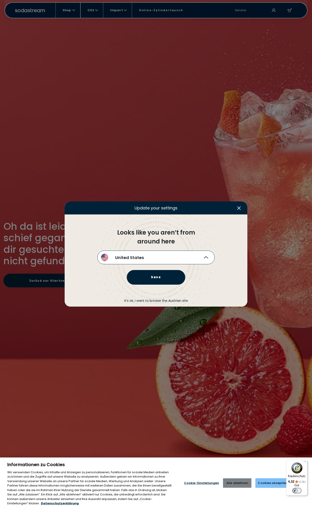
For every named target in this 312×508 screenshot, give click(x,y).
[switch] (296, 490)
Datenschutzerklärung (60, 503)
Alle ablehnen (237, 483)
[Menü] (304, 462)
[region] (156, 482)
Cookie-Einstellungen (201, 483)
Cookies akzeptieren (274, 483)
